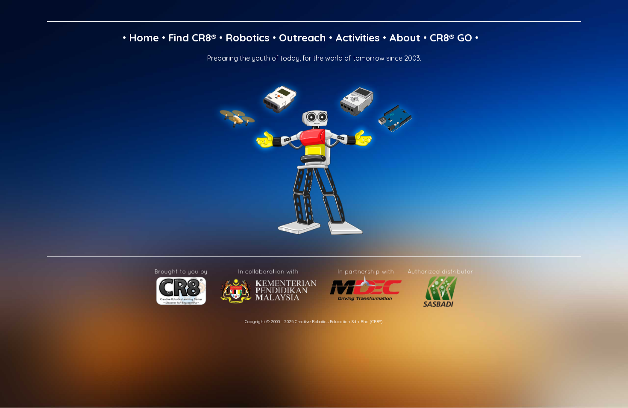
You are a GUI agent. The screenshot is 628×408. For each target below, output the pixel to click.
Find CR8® (192, 37)
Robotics (248, 37)
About (404, 37)
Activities (357, 37)
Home (144, 37)
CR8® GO (451, 37)
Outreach (302, 37)
